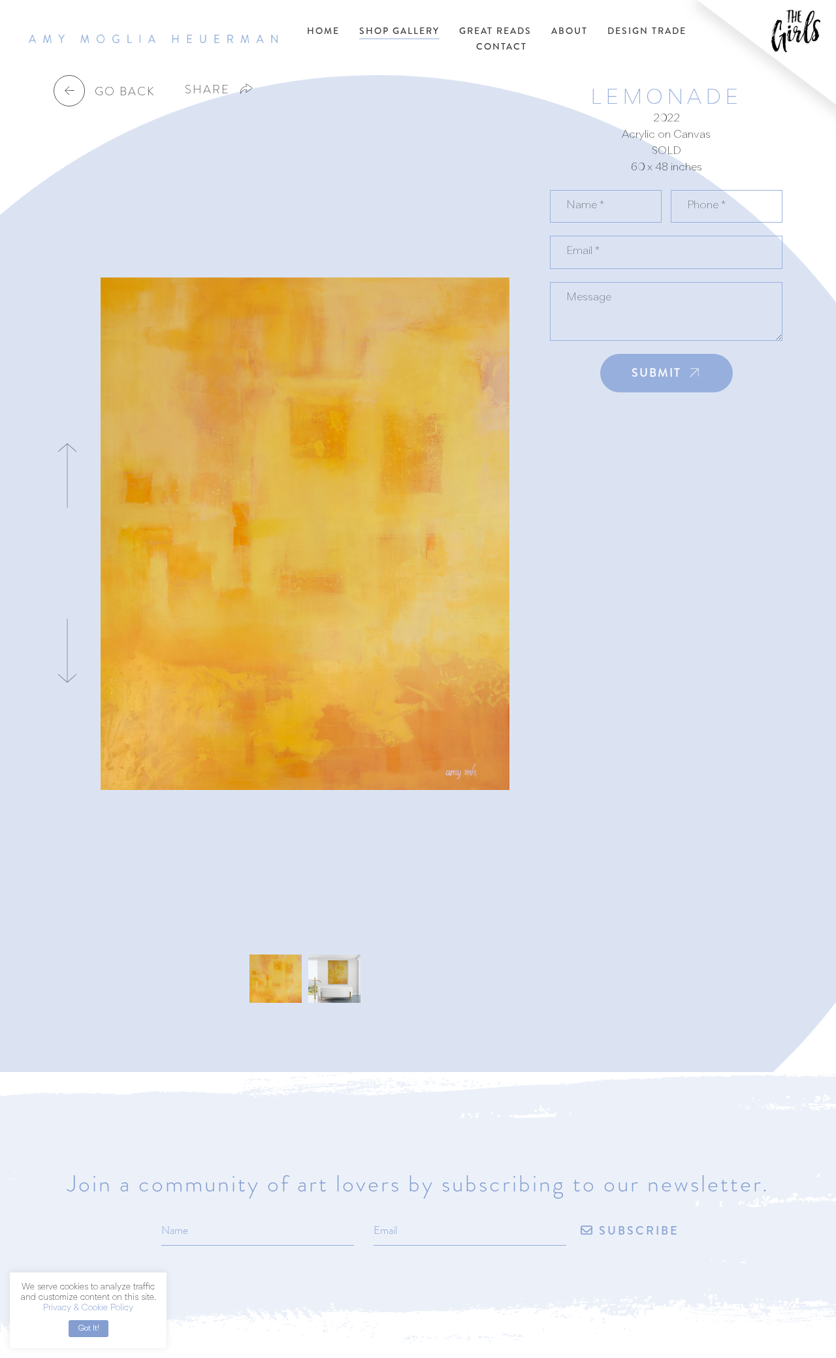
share (207, 89)
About (569, 30)
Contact (501, 46)
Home (323, 30)
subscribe (636, 1231)
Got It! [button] (88, 1328)
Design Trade (646, 30)
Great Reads (495, 30)
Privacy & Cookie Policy (88, 1308)
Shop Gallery (399, 30)
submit (656, 372)
